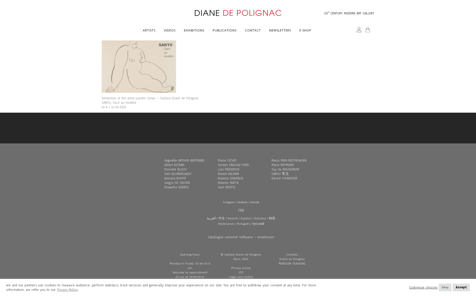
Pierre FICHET (227, 160)
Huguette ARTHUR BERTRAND (184, 160)
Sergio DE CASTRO (177, 183)
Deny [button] (445, 287)
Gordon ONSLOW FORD (233, 165)
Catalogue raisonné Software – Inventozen (241, 237)
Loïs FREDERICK (228, 169)
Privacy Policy (67, 289)
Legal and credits (241, 277)
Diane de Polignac (292, 259)
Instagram (229, 202)
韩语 (272, 218)
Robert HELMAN (228, 174)
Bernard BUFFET (175, 178)
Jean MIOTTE (226, 187)
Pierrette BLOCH (175, 169)
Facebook (242, 202)
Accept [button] (461, 287)
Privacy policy (241, 268)
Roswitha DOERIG (176, 187)
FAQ (241, 210)
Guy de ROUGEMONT (285, 169)
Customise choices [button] (423, 287)
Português (243, 224)
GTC (241, 272)
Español (246, 218)
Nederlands (226, 224)
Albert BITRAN (174, 165)
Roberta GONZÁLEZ (230, 178)
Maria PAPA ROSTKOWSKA (288, 160)
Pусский (258, 224)
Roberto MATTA (228, 183)
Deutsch (233, 218)
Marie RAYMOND (282, 165)
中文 (221, 218)
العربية (211, 218)
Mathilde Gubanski (292, 263)
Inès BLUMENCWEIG (177, 174)
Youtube (254, 202)
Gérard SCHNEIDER (284, 178)
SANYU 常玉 (280, 174)
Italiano (260, 218)
